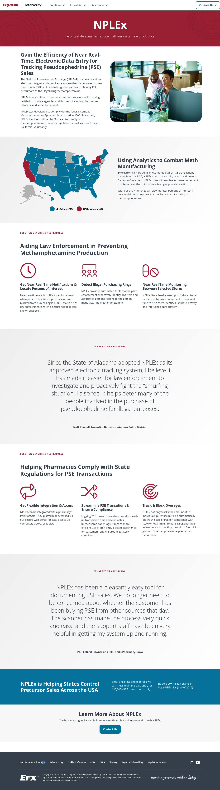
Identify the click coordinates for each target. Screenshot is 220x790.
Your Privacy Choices (30, 762)
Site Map (113, 762)
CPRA (102, 762)
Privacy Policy (56, 762)
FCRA (92, 762)
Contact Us (206, 5)
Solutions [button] (55, 5)
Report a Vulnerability (132, 762)
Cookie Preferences (77, 762)
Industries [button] (76, 5)
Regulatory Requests (157, 762)
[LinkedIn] (191, 762)
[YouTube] (198, 762)
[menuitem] (57, 5)
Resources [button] (97, 5)
